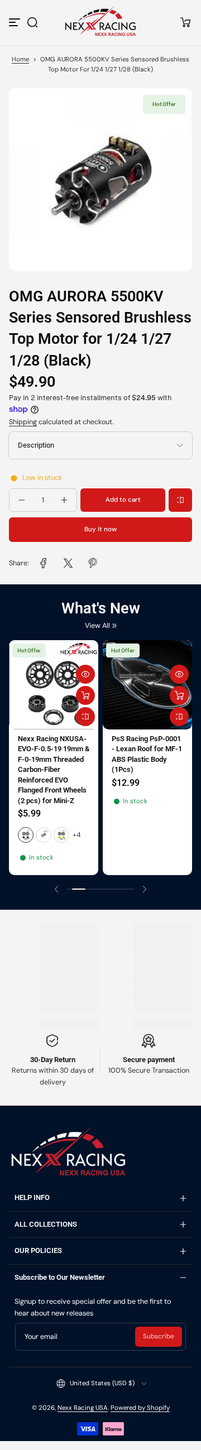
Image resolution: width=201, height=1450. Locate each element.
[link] (44, 563)
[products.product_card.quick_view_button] (85, 674)
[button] (32, 22)
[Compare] (180, 500)
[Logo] (100, 22)
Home (20, 59)
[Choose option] (85, 695)
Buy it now (100, 529)
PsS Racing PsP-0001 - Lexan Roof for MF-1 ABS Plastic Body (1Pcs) (147, 754)
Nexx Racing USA (83, 1408)
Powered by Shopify (140, 1408)
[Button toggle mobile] (15, 22)
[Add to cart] (179, 695)
